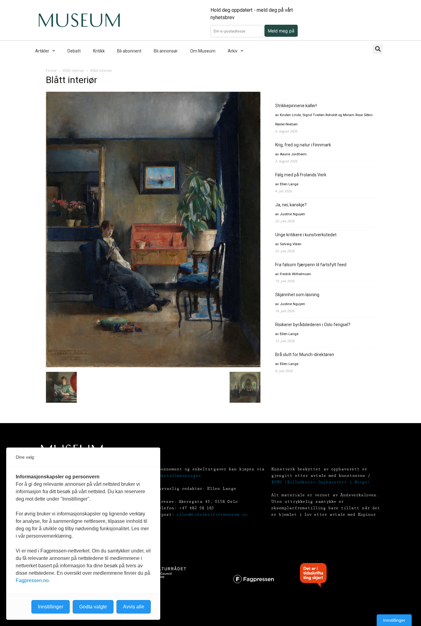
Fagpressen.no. (33, 580)
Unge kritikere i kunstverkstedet (306, 234)
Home (51, 70)
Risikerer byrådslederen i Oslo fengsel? (312, 324)
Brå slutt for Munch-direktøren (304, 354)
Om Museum (202, 50)
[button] (378, 49)
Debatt (74, 50)
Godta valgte (93, 606)
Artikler (42, 50)
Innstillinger (394, 620)
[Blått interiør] (153, 365)
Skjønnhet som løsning (297, 294)
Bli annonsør (166, 50)
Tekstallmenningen (178, 475)
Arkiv (233, 50)
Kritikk (99, 50)
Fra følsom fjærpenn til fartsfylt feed (310, 264)
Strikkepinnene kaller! (296, 105)
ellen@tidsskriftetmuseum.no (212, 514)
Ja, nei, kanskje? (291, 204)
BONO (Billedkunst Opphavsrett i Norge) (320, 482)
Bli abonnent (129, 50)
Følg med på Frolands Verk (300, 174)
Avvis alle (133, 606)
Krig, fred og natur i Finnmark (303, 144)
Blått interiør (73, 70)
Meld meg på (281, 30)
